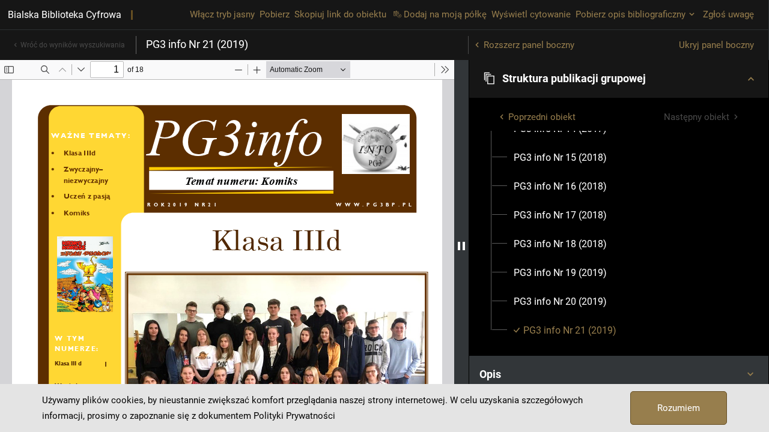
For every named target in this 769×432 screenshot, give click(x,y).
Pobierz (275, 14)
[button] (618, 78)
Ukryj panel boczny (716, 45)
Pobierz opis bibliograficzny (630, 14)
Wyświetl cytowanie (531, 14)
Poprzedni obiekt (542, 117)
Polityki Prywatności (294, 415)
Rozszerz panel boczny (529, 45)
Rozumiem (678, 408)
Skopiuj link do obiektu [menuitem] (340, 14)
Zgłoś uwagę (728, 14)
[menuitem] (560, 158)
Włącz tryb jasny (222, 14)
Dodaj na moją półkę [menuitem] (445, 14)
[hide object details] (461, 246)
